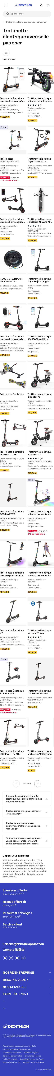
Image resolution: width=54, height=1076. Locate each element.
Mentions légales (31, 1052)
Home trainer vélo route (14, 871)
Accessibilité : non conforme (32, 1059)
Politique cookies (10, 1059)
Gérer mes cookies (33, 1056)
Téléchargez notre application (23, 944)
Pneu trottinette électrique (16, 868)
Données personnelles (12, 1056)
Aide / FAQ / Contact (11, 1062)
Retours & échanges (17, 914)
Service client (12, 926)
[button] (40, 445)
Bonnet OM (20, 874)
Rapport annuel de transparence (16, 1049)
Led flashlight (38, 868)
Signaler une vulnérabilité (33, 1062)
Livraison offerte (15, 892)
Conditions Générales (12, 1052)
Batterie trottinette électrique (30, 866)
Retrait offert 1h (14, 903)
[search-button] (8, 14)
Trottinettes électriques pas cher (19, 860)
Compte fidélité (13, 949)
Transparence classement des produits (19, 1046)
